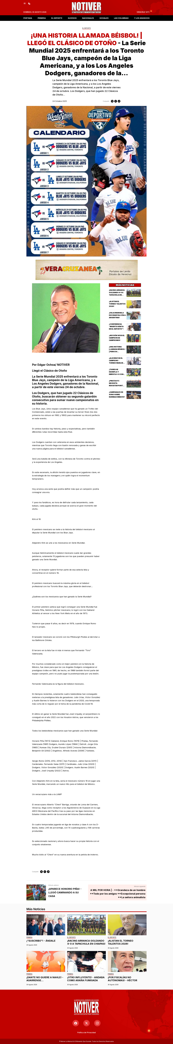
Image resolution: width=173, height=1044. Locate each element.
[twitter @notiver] (86, 1023)
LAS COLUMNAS (121, 18)
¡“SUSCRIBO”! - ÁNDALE (40, 940)
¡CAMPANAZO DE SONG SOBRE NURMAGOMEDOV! (117, 394)
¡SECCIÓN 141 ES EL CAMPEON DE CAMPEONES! (117, 337)
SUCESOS (72, 18)
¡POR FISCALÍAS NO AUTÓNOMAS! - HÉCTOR (122, 979)
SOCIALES (104, 18)
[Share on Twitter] (112, 101)
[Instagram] (97, 1023)
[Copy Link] (119, 101)
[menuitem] (87, 1032)
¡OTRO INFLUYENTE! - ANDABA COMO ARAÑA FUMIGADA (86, 979)
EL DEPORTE (56, 18)
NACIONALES (88, 18)
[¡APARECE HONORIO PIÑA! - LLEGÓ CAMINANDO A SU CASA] (36, 892)
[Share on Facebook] (115, 101)
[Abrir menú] (24, 3)
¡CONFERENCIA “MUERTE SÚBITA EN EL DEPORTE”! (116, 326)
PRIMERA (42, 18)
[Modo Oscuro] (29, 3)
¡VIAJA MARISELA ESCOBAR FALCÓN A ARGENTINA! (117, 315)
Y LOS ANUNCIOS (142, 18)
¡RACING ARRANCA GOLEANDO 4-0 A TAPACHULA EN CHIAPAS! (86, 942)
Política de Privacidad (86, 1032)
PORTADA (27, 18)
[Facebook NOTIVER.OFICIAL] (75, 1023)
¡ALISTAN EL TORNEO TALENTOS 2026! (117, 303)
